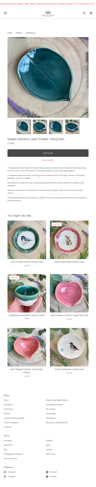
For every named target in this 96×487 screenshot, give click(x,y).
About (48, 445)
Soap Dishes (51, 418)
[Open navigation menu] (5, 13)
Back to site (50, 454)
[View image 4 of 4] (72, 127)
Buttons (7, 414)
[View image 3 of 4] (56, 127)
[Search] (84, 13)
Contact (49, 450)
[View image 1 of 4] (24, 127)
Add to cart (48, 153)
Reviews (49, 441)
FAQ (5, 450)
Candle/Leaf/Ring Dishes (14, 418)
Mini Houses (50, 409)
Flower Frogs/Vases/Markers (57, 400)
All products (8, 405)
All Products (30, 33)
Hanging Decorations (54, 405)
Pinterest (53, 472)
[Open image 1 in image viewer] (48, 77)
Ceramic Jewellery (11, 423)
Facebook (11, 476)
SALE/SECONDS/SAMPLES (57, 423)
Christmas (8, 427)
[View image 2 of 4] (40, 127)
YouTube (53, 476)
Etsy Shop (7, 441)
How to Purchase (10, 458)
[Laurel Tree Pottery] (48, 13)
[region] (48, 3)
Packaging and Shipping (13, 454)
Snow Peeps (50, 414)
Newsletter (8, 445)
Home (9, 33)
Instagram (11, 472)
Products (19, 33)
